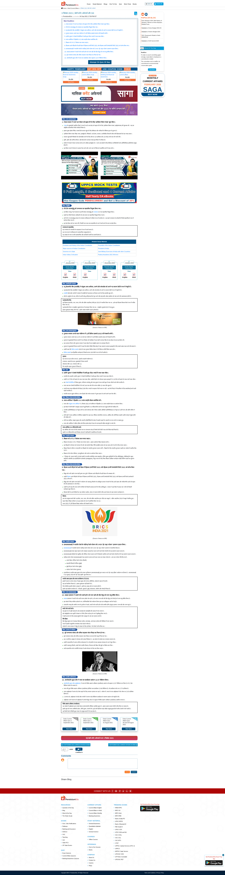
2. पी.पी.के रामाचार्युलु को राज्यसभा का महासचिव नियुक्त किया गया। (81, 27)
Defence (64, 831)
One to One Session (94, 847)
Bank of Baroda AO (120, 824)
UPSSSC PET (119, 859)
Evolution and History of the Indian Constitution (77, 245)
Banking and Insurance (69, 829)
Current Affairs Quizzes (69, 856)
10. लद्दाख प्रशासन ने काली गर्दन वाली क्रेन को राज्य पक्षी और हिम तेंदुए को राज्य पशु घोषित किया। (89, 51)
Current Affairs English (95, 807)
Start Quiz (69, 729)
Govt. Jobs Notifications (69, 823)
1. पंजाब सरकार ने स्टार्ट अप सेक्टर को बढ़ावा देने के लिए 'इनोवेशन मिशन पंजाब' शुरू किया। (87, 24)
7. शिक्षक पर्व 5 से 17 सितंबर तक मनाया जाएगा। (76, 42)
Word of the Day (67, 813)
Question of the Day (68, 807)
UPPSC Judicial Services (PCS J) (125, 846)
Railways (65, 826)
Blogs (105, 4)
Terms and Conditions (150, 872)
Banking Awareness (94, 816)
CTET (117, 843)
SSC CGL (118, 837)
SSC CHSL (118, 835)
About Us (91, 857)
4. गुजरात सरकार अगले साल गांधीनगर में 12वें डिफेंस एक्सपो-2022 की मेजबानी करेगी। (86, 33)
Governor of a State (69, 251)
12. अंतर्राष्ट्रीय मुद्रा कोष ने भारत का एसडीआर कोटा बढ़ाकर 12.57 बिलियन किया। (85, 58)
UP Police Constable (121, 857)
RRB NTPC (118, 807)
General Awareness (94, 823)
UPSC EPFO (119, 821)
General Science (93, 831)
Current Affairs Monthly (95, 813)
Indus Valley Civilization (70, 254)
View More (152, 69)
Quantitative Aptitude (95, 826)
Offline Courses (93, 839)
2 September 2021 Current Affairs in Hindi (76, 744)
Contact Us (92, 860)
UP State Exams (67, 845)
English (91, 829)
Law (63, 840)
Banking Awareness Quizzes (70, 858)
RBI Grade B (119, 827)
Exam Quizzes (66, 853)
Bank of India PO (120, 818)
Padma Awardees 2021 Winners (108, 254)
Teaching (65, 837)
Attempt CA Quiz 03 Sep (100, 62)
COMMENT (134, 772)
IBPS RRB (118, 816)
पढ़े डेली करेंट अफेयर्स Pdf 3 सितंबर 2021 (100, 738)
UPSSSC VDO (119, 854)
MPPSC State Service (121, 851)
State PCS (65, 842)
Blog (63, 810)
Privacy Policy (160, 872)
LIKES (71, 749)
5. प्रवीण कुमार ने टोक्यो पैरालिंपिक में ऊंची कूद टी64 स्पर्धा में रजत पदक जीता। (84, 36)
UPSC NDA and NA (121, 832)
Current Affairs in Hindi (95, 810)
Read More (71, 82)
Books (135, 4)
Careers (91, 863)
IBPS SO (117, 810)
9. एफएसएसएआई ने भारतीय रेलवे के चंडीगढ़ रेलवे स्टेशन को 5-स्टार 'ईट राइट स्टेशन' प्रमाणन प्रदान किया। (91, 48)
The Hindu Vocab (67, 816)
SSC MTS (118, 840)
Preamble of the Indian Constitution (109, 245)
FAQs (90, 865)
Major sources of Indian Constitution (74, 248)
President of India (103, 248)
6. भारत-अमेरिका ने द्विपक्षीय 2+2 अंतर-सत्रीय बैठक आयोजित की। (81, 39)
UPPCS (117, 848)
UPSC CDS (118, 829)
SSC (63, 834)
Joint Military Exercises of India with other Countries (114, 251)
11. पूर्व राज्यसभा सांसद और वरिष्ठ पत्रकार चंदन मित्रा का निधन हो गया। (82, 55)
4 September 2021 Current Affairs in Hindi (122, 744)
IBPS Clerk (118, 813)
